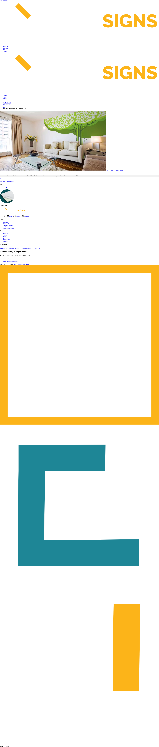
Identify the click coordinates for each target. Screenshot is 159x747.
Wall (6, 187)
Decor (1, 187)
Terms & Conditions (8, 228)
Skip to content (4, 0)
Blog (4, 236)
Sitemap (5, 241)
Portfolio (5, 49)
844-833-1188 (3, 248)
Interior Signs (10, 181)
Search (5, 98)
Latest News (6, 239)
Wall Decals (3, 181)
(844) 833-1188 (7, 103)
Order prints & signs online (10, 261)
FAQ (4, 238)
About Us (5, 95)
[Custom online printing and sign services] (7, 260)
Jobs (4, 226)
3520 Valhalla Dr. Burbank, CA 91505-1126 (28, 248)
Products (5, 46)
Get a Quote (6, 104)
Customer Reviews (8, 225)
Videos (5, 51)
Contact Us (6, 97)
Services (5, 48)
